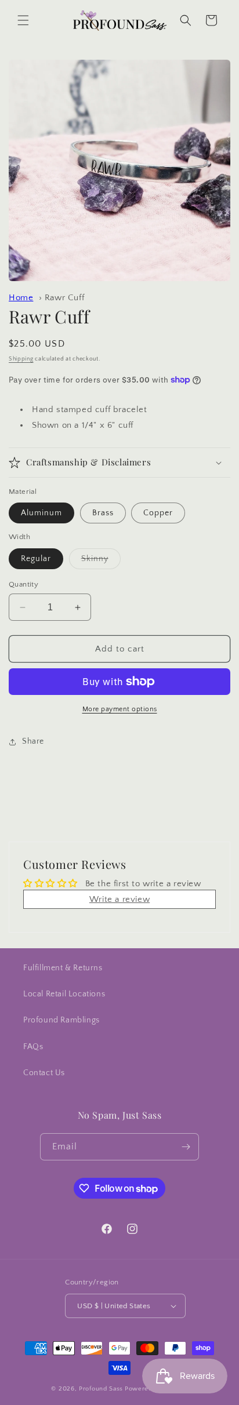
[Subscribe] (185, 1146)
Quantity (23, 584)
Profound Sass (101, 1388)
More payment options (119, 709)
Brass (103, 513)
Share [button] (33, 741)
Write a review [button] (119, 899)
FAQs (33, 1046)
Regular (36, 558)
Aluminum (41, 513)
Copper (158, 513)
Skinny (101, 561)
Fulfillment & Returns (63, 968)
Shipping (21, 359)
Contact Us (44, 1073)
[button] (23, 20)
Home (21, 298)
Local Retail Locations (64, 994)
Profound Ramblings (61, 1020)
